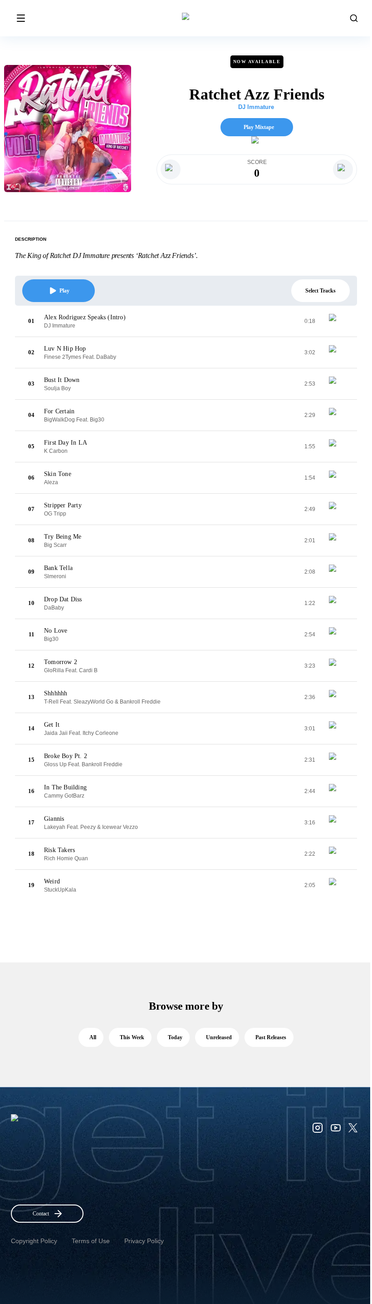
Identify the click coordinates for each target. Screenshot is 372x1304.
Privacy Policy (144, 1241)
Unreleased (219, 1037)
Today (175, 1037)
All (92, 1037)
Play (64, 291)
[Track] (336, 321)
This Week (132, 1037)
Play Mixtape (259, 127)
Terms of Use (91, 1241)
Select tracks (320, 291)
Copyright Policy (34, 1241)
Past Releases (270, 1037)
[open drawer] (21, 18)
